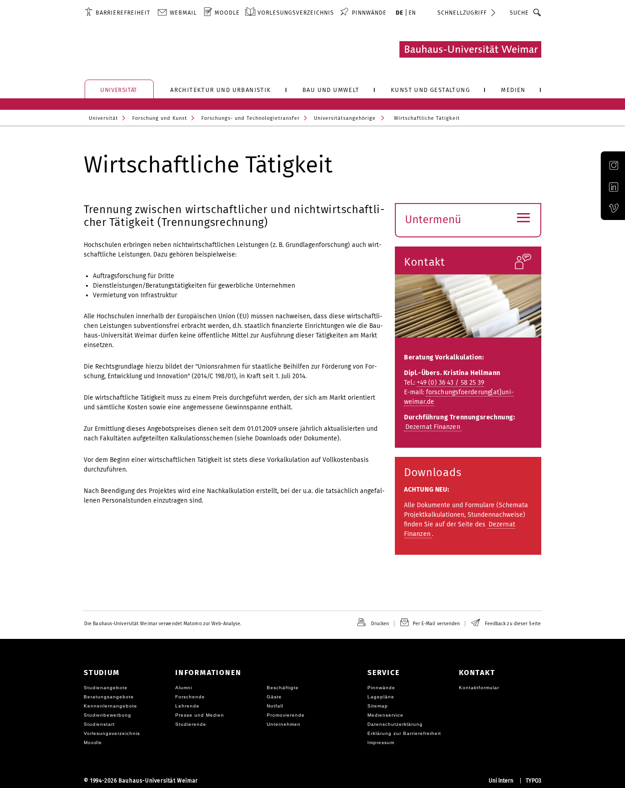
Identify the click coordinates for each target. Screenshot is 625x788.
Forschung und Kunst (159, 118)
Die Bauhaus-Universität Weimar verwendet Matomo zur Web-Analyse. (162, 624)
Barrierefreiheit (123, 12)
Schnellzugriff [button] (462, 12)
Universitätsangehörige (345, 118)
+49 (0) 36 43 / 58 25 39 (450, 382)
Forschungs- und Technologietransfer (250, 118)
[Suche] (537, 12)
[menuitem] (117, 12)
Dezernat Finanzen (432, 427)
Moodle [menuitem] (227, 12)
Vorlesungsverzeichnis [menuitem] (296, 12)
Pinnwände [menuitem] (369, 12)
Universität (103, 118)
